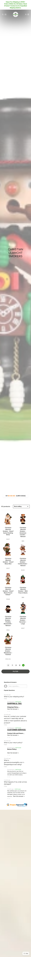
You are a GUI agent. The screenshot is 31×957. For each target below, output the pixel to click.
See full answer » (13, 709)
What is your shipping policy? (14, 696)
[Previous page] (8, 665)
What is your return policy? (13, 742)
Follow (5, 698)
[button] (8, 711)
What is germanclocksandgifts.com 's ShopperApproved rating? (14, 762)
